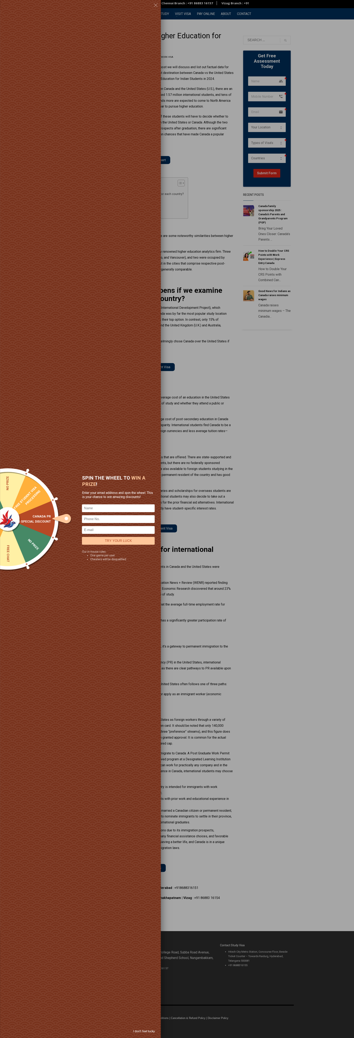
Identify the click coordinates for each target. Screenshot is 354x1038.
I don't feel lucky (144, 1031)
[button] (156, 6)
